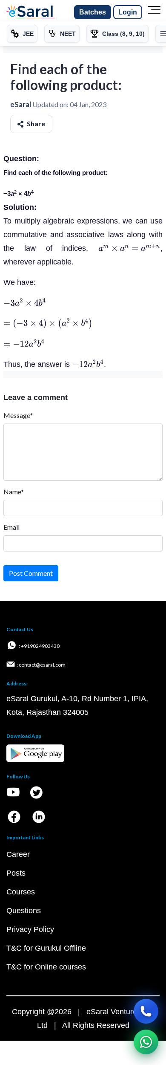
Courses (20, 892)
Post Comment (31, 573)
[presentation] (129, 248)
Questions (23, 910)
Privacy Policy (30, 929)
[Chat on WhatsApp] (146, 1042)
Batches (92, 12)
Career (18, 854)
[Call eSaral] (146, 1011)
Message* (18, 415)
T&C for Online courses (46, 967)
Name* (13, 492)
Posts (16, 873)
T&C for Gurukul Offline (46, 948)
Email (11, 527)
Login (127, 12)
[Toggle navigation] (154, 12)
